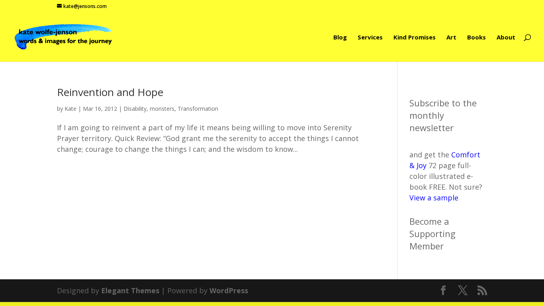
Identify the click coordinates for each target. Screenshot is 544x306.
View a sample (433, 197)
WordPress (228, 290)
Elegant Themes (130, 290)
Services (370, 37)
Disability (135, 108)
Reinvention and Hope (110, 92)
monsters (162, 108)
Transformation (198, 108)
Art (451, 37)
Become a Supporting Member (432, 233)
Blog (340, 37)
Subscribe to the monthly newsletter (443, 115)
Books (476, 37)
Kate (70, 108)
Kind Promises (414, 37)
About (506, 37)
